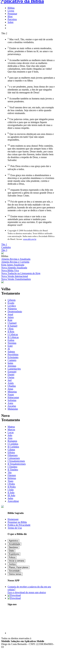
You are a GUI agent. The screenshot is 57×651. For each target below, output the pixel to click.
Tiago (10, 481)
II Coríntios (13, 446)
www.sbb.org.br (29, 239)
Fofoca (12, 557)
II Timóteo (13, 469)
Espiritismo (14, 554)
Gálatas (11, 449)
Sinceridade (14, 571)
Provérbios (13, 354)
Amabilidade (14, 544)
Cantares (12, 360)
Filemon (12, 475)
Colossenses (14, 458)
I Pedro (11, 484)
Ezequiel (12, 371)
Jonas (10, 388)
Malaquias (13, 408)
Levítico (12, 305)
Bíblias (11, 8)
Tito (10, 472)
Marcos (11, 429)
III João (11, 495)
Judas (10, 498)
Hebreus (12, 478)
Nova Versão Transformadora (16, 279)
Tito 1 (4, 244)
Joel (10, 380)
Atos (10, 438)
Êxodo (11, 303)
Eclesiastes (13, 357)
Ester (10, 346)
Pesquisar (12, 13)
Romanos (12, 441)
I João (11, 489)
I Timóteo (12, 466)
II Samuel (12, 325)
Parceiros (12, 19)
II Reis (11, 331)
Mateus (11, 426)
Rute (10, 320)
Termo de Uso (15, 527)
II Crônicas (13, 337)
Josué (10, 314)
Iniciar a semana (16, 561)
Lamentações (14, 368)
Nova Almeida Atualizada (14, 267)
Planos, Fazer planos (18, 567)
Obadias (12, 386)
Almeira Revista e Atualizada (15, 259)
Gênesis (12, 300)
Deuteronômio (15, 311)
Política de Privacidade (19, 525)
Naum (11, 394)
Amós (11, 383)
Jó (9, 348)
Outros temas (15, 574)
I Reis (10, 328)
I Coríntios (13, 443)
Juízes (11, 317)
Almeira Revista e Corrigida (15, 262)
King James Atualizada (12, 264)
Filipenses (13, 455)
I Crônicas (13, 334)
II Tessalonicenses (17, 464)
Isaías (10, 363)
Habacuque (13, 397)
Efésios (11, 452)
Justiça (12, 564)
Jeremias (12, 366)
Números (12, 308)
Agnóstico (13, 541)
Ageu (10, 403)
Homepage (13, 519)
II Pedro (12, 486)
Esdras (11, 340)
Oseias (11, 377)
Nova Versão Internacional (14, 276)
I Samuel (12, 323)
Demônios (13, 547)
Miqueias (12, 391)
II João (11, 492)
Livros (11, 10)
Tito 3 (4, 250)
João (10, 435)
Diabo (11, 551)
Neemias (12, 343)
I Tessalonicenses (16, 461)
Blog (10, 16)
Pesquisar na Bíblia (17, 522)
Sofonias (12, 400)
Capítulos (6, 247)
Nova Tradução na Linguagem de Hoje (20, 273)
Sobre (10, 22)
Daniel (11, 374)
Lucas (11, 432)
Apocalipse (13, 501)
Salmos (11, 351)
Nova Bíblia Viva (10, 270)
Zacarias (12, 406)
